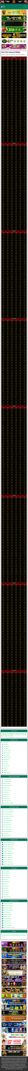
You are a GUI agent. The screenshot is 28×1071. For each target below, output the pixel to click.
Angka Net (7, 1059)
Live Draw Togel (6, 750)
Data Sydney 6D (6, 896)
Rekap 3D (5, 768)
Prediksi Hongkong (7, 781)
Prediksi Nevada (6, 800)
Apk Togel (3, 934)
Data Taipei (5, 890)
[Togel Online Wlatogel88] (14, 984)
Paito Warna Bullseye (8, 820)
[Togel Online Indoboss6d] (14, 950)
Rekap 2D (5, 770)
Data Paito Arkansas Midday (10, 52)
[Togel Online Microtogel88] (14, 944)
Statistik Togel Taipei (7, 861)
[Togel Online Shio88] (14, 1047)
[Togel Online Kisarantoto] (14, 35)
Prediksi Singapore (7, 779)
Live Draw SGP (22, 935)
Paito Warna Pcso (7, 822)
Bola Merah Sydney (7, 907)
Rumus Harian (6, 755)
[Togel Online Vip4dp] (14, 1013)
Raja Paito (17, 935)
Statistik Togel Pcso (7, 855)
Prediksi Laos (6, 787)
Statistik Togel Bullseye (8, 853)
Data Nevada (6, 892)
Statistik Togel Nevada (8, 864)
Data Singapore (6, 870)
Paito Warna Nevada (7, 831)
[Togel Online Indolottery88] (14, 1030)
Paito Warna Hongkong (8, 811)
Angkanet (17, 1064)
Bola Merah (5, 744)
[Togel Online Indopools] (14, 1041)
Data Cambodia (6, 877)
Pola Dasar (5, 763)
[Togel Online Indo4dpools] (14, 1001)
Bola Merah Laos (7, 912)
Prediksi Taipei (6, 798)
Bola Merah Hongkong (8, 905)
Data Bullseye (6, 881)
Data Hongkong (6, 873)
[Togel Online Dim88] (14, 18)
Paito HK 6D (5, 833)
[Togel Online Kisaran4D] (14, 29)
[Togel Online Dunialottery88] (14, 1018)
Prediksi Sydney (6, 783)
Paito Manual (6, 746)
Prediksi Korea (6, 794)
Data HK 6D (5, 894)
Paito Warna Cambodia (8, 816)
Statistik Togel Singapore (8, 842)
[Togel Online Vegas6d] (14, 967)
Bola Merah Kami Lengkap (9, 927)
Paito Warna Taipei (7, 829)
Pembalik (5, 761)
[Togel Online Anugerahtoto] (14, 1024)
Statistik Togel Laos (7, 851)
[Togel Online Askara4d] (14, 973)
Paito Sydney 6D (7, 835)
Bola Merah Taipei (7, 923)
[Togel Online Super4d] (14, 23)
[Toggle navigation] (25, 6)
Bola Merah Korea (7, 918)
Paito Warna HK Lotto (6, 1067)
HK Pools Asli (19, 1068)
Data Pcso (5, 883)
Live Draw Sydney (8, 736)
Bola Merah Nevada (7, 925)
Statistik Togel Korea (7, 857)
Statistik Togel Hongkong (8, 844)
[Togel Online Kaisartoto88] (14, 996)
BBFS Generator (6, 752)
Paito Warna (6, 748)
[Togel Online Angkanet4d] (14, 1036)
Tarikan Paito (9, 934)
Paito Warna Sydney (7, 814)
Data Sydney (6, 875)
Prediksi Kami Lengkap (8, 803)
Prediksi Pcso (6, 792)
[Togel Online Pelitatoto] (14, 41)
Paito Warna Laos (7, 818)
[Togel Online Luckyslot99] (14, 1007)
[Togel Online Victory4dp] (14, 955)
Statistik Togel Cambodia (8, 848)
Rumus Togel (15, 934)
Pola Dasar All (6, 765)
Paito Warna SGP (14, 1061)
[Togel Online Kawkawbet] (14, 961)
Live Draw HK (17, 734)
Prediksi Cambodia (7, 785)
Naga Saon (18, 733)
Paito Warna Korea (7, 824)
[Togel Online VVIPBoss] (14, 12)
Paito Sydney (10, 734)
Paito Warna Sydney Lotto (21, 1065)
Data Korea (5, 886)
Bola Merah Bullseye (7, 914)
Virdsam (3, 1059)
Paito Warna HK (4, 742)
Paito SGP (24, 733)
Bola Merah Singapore (8, 903)
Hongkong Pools (5, 733)
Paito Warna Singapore (8, 809)
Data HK (20, 1061)
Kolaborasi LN (6, 759)
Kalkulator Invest (7, 757)
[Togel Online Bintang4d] (14, 978)
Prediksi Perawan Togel (9, 935)
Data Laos (5, 879)
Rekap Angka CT (7, 772)
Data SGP (24, 1061)
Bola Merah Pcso (7, 916)
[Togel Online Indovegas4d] (14, 1053)
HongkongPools (11, 1065)
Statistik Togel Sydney (8, 846)
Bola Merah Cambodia (8, 910)
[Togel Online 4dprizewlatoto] (14, 990)
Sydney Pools (22, 1064)
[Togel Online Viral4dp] (14, 46)
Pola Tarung (20, 934)
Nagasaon (12, 733)
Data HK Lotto (14, 1067)
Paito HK (4, 734)
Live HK (2, 936)
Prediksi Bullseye (7, 790)
